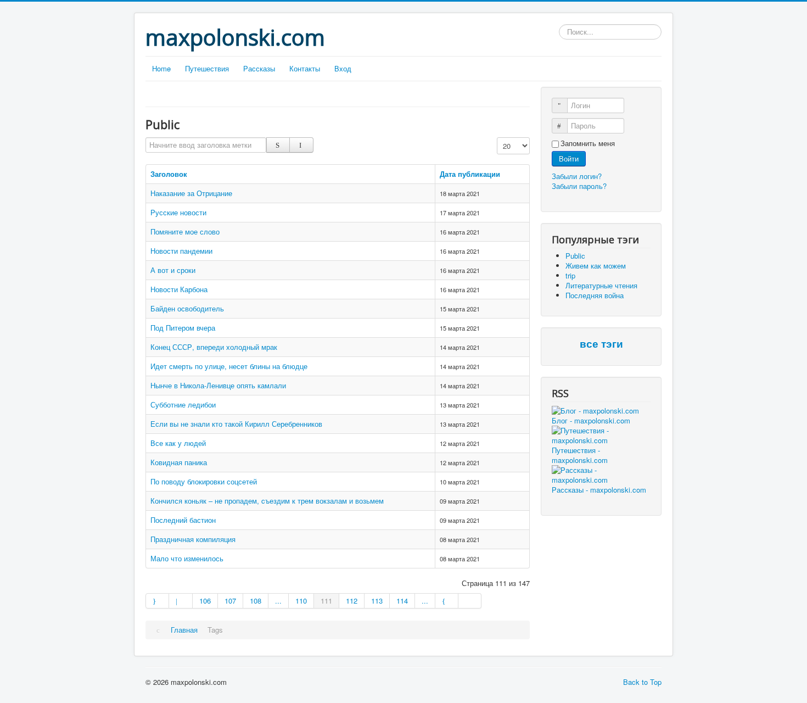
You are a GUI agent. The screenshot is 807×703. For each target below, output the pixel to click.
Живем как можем (595, 265)
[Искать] (278, 145)
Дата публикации (470, 174)
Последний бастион (183, 520)
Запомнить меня (588, 143)
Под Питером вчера (182, 327)
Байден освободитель (187, 308)
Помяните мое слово (185, 231)
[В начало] (157, 601)
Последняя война (594, 295)
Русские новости (178, 212)
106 (205, 600)
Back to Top (642, 682)
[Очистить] (301, 145)
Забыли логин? (577, 176)
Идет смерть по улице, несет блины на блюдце (228, 366)
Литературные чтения (601, 285)
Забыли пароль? (579, 186)
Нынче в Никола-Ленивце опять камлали (218, 385)
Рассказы (259, 68)
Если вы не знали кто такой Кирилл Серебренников (236, 424)
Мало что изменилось (186, 558)
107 (230, 600)
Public (575, 255)
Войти (569, 158)
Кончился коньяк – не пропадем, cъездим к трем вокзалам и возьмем (267, 500)
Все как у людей (178, 443)
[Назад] (180, 601)
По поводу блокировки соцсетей (203, 481)
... (278, 600)
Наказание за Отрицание (191, 193)
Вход (342, 68)
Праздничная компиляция (193, 539)
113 (377, 600)
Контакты (304, 68)
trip (570, 275)
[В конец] (469, 601)
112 (351, 600)
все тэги (601, 344)
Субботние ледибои (183, 404)
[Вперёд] (446, 601)
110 (301, 600)
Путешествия (207, 68)
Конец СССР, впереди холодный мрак (213, 347)
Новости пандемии (181, 251)
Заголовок (168, 174)
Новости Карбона (179, 289)
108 (255, 600)
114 (402, 600)
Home (161, 68)
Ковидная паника (178, 462)
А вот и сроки (172, 270)
